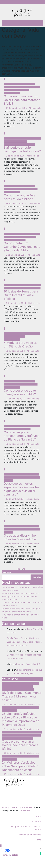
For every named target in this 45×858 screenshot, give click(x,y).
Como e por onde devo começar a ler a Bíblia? (20, 392)
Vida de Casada (26, 689)
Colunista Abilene (27, 84)
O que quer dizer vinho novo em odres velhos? (20, 537)
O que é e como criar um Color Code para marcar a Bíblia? (22, 99)
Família (14, 686)
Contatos (36, 821)
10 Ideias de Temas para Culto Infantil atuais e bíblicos (21, 295)
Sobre (38, 839)
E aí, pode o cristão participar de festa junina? (22, 149)
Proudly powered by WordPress (17, 807)
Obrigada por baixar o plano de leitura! (26, 828)
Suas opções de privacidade (23, 850)
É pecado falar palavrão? (28, 664)
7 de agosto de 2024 (16, 303)
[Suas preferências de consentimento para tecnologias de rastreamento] (40, 853)
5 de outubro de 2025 (15, 729)
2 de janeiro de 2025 (16, 255)
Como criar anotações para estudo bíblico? (19, 197)
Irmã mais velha (22, 90)
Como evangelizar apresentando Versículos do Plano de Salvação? (21, 435)
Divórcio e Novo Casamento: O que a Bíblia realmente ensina (22, 696)
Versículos (12, 710)
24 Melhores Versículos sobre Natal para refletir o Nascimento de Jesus (24, 642)
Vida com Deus (11, 84)
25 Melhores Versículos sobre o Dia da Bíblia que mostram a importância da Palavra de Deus (20, 596)
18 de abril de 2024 (15, 499)
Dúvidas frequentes (13, 87)
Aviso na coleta (10, 855)
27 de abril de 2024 (15, 398)
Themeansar (24, 810)
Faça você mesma (31, 87)
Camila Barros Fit (15, 638)
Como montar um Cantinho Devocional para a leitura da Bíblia (22, 246)
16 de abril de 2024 (15, 543)
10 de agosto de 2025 (15, 774)
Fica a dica (9, 90)
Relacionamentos (12, 93)
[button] (33, 23)
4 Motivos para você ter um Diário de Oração (21, 344)
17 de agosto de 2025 (16, 108)
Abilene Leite (35, 108)
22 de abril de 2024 (15, 444)
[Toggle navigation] (38, 23)
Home (38, 816)
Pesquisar (6, 572)
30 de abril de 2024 (15, 351)
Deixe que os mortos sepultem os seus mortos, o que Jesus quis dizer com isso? (22, 489)
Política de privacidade (30, 834)
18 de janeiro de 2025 (16, 203)
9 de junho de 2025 (15, 155)
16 (24, 569)
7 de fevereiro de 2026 (15, 704)
